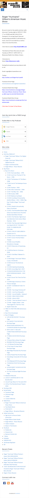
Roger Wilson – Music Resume (13, 166)
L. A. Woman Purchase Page (14, 344)
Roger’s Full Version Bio (11, 164)
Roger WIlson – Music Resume (13, 421)
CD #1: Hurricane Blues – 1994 (15, 173)
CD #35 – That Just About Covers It (17, 300)
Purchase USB (8, 388)
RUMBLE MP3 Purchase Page (15, 342)
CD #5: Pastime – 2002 (13, 187)
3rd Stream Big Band (9, 442)
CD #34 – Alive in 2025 (13, 298)
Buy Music (7, 168)
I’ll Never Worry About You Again (16, 340)
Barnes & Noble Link (11, 434)
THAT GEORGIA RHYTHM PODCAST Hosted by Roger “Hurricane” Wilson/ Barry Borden (15, 468)
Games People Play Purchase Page (16, 354)
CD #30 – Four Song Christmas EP (16, 290)
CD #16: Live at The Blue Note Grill (16, 235)
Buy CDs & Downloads (11, 313)
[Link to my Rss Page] (8, 483)
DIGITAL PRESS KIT (9, 154)
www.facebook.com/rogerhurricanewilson (13, 83)
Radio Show (7, 400)
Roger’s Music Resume (10, 473)
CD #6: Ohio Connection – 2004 (15, 189)
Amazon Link (8, 432)
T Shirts (6, 436)
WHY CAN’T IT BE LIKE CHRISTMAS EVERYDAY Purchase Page (17, 332)
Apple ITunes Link (12, 306)
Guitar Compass (9, 423)
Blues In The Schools (11, 425)
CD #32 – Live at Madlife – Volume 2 (17, 294)
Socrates (17, 493)
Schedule (6, 438)
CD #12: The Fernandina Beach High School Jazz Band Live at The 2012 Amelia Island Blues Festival (17, 212)
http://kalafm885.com (20, 46)
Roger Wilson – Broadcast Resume (14, 411)
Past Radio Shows (10, 407)
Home (5, 152)
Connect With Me (10, 398)
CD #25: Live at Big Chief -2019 (15, 269)
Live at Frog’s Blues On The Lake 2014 (15, 382)
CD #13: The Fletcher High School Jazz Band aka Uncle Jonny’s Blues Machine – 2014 (16, 219)
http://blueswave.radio (12, 61)
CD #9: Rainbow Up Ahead (14, 196)
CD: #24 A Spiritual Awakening (15, 267)
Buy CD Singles (9, 315)
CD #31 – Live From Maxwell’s (15, 292)
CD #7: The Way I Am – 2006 (15, 191)
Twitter (7, 396)
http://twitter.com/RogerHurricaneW (12, 77)
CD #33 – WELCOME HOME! (15, 296)
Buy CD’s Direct (9, 171)
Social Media (7, 390)
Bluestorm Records (10, 375)
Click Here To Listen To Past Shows (12, 106)
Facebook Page (9, 392)
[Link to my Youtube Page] (12, 483)
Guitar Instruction (9, 413)
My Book (6, 428)
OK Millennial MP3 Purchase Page (16, 361)
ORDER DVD (7, 440)
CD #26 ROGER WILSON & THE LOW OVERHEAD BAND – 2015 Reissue (16, 273)
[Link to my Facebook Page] (4, 483)
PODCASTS (8, 409)
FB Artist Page (9, 394)
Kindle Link (8, 430)
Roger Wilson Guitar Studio (12, 419)
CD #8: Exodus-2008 (12, 193)
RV (4, 444)
